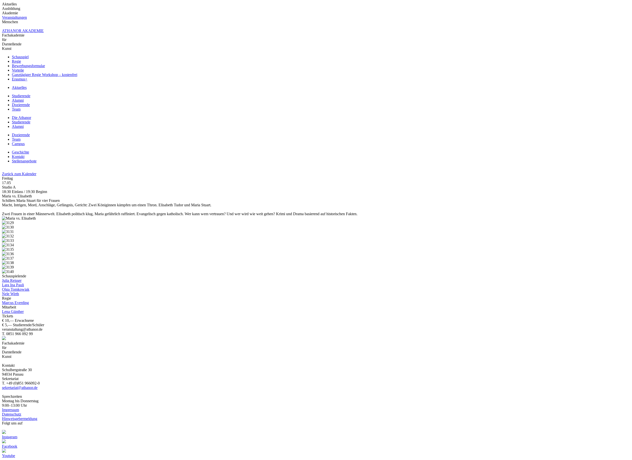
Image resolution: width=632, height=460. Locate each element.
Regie (16, 61)
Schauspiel (20, 57)
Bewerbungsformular (28, 66)
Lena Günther (13, 311)
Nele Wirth (10, 294)
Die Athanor (21, 117)
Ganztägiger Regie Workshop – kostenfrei (44, 75)
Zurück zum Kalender (19, 174)
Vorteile (18, 70)
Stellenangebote (24, 161)
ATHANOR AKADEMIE (23, 31)
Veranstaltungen (14, 17)
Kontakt (18, 156)
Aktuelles (19, 87)
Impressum (10, 410)
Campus (18, 144)
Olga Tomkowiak (15, 289)
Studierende (21, 96)
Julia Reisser (11, 280)
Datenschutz (11, 414)
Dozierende (21, 105)
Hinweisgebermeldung (19, 419)
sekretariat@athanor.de (20, 387)
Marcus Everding (15, 303)
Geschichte (20, 152)
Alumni (18, 100)
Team (16, 109)
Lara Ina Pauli (13, 285)
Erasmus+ (19, 79)
